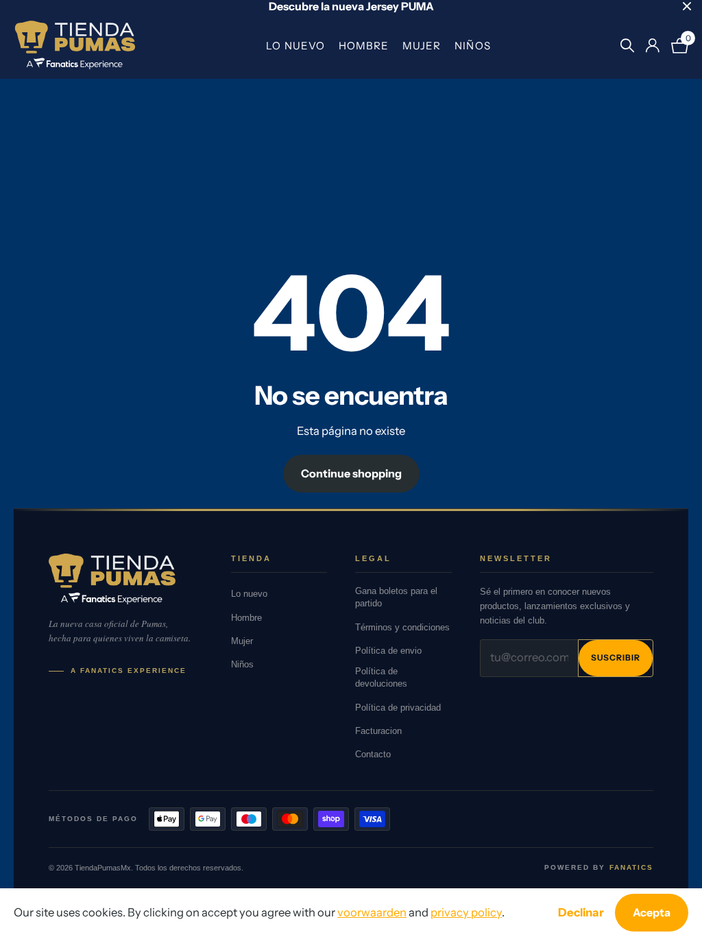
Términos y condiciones (402, 627)
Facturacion (378, 731)
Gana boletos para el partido (396, 597)
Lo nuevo (295, 45)
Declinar (581, 912)
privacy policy (466, 912)
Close (687, 6)
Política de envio (388, 650)
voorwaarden (372, 912)
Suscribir (615, 657)
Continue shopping (351, 473)
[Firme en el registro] (652, 45)
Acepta (651, 912)
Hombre (364, 45)
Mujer (421, 45)
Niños (472, 45)
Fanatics (631, 867)
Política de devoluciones (381, 677)
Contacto (373, 754)
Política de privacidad (398, 707)
